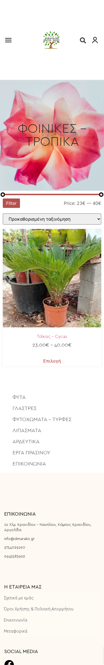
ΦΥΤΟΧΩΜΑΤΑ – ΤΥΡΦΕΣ (42, 419)
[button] (8, 39)
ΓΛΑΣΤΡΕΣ (24, 408)
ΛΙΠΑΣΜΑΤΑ (26, 430)
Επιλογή (52, 361)
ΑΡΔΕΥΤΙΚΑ (26, 441)
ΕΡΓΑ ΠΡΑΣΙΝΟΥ (31, 452)
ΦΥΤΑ (19, 397)
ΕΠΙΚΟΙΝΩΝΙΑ (29, 464)
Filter (11, 203)
